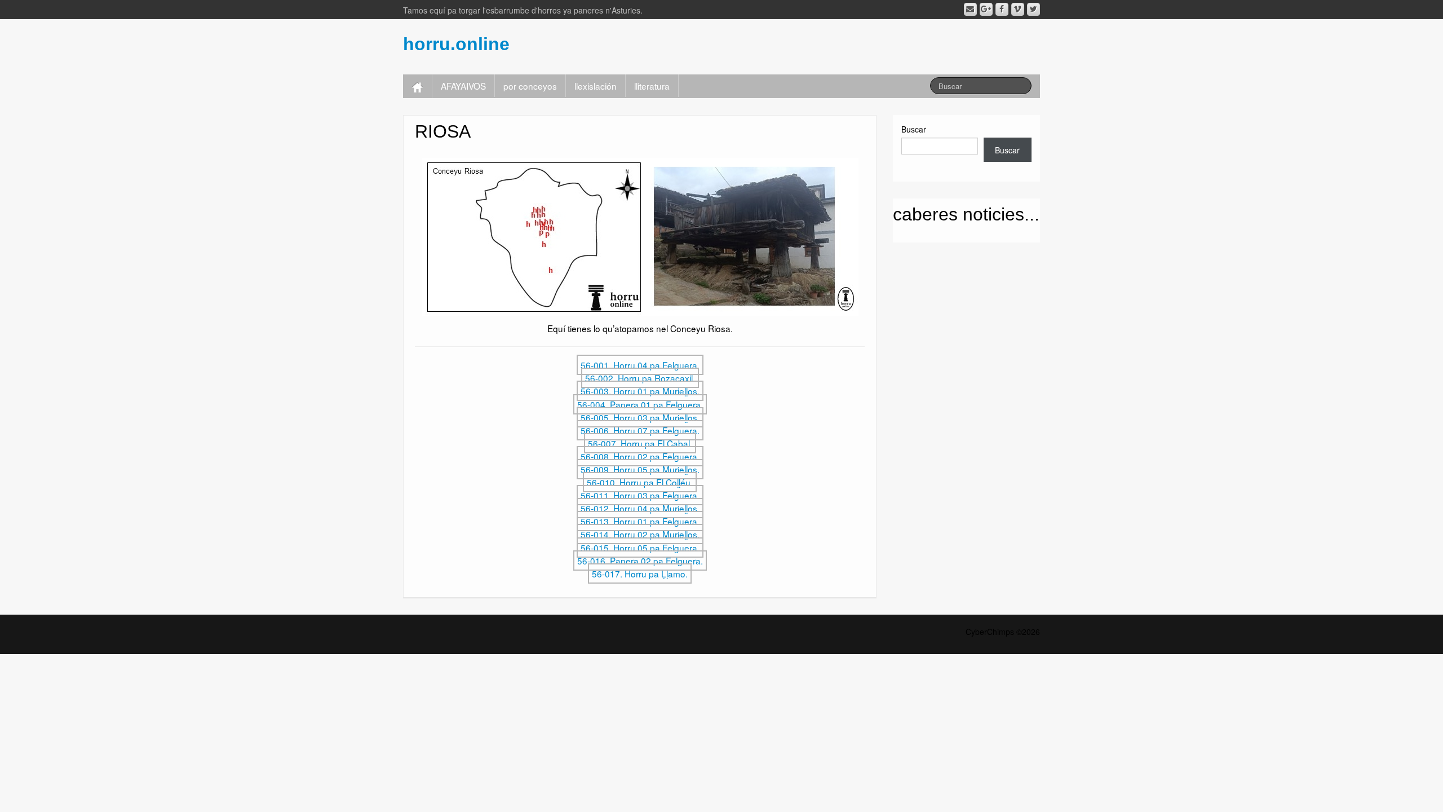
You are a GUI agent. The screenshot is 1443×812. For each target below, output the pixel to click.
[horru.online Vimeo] (1017, 9)
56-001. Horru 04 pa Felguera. (640, 365)
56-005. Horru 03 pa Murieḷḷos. (640, 417)
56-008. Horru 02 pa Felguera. (640, 456)
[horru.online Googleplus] (986, 9)
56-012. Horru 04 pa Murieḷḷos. (640, 508)
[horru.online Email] (970, 9)
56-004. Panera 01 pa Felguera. (640, 404)
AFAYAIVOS (463, 86)
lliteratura (652, 86)
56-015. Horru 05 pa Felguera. (640, 547)
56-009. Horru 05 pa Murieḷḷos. (640, 469)
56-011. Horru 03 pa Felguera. (640, 495)
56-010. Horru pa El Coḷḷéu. (640, 482)
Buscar (913, 129)
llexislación (595, 86)
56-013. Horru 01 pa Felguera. (640, 521)
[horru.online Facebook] (1001, 9)
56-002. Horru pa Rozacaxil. (640, 378)
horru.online (456, 44)
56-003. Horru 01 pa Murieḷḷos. (640, 391)
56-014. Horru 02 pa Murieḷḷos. (640, 534)
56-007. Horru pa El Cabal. (640, 443)
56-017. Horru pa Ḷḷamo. (640, 573)
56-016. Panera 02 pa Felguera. (640, 560)
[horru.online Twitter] (1033, 9)
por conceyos (530, 86)
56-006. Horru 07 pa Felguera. (640, 430)
